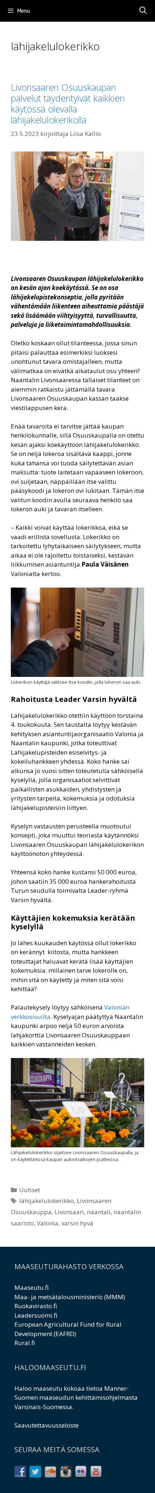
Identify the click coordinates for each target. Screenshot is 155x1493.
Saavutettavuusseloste (46, 1425)
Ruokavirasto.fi (35, 1306)
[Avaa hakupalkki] (143, 11)
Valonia (47, 1223)
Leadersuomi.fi (35, 1315)
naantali (99, 1212)
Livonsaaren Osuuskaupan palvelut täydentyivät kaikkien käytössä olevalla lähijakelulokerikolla (68, 103)
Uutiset (29, 1190)
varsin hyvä (77, 1223)
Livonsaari (69, 1212)
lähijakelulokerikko (46, 1200)
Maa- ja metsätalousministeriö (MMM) (69, 1297)
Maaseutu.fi (31, 1287)
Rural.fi (24, 1343)
